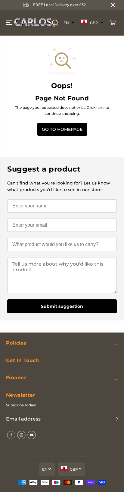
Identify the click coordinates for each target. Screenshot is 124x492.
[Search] (55, 22)
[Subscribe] (115, 420)
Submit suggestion (62, 306)
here (100, 107)
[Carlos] (13, 22)
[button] (9, 23)
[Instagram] (21, 435)
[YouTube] (31, 435)
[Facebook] (11, 435)
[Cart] (112, 22)
